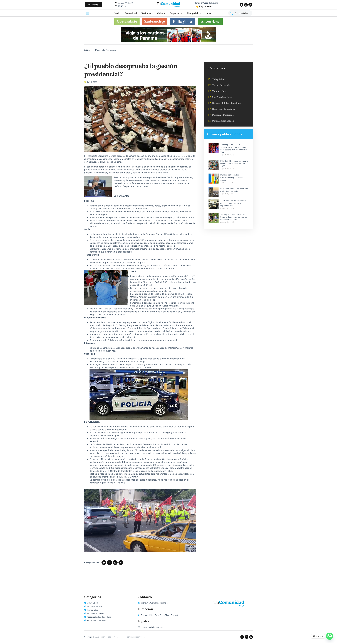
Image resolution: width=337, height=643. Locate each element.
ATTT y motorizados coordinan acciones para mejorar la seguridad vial (233, 203)
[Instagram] (246, 5)
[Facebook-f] (241, 5)
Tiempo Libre (194, 13)
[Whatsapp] (329, 636)
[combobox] (240, 13)
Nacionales (147, 13)
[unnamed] (168, 41)
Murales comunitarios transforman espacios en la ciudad (232, 177)
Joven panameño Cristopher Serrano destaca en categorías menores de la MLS (233, 217)
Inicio (117, 13)
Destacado (100, 50)
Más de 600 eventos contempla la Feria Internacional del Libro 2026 (234, 163)
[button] (103, 562)
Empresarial (176, 13)
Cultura (161, 13)
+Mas (208, 13)
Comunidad (131, 13)
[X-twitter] (250, 5)
